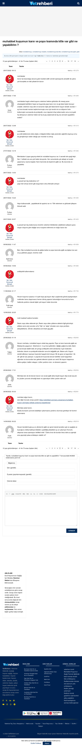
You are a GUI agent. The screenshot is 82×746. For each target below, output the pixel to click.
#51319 (76, 126)
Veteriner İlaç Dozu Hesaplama (14, 723)
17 (71, 61)
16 (68, 61)
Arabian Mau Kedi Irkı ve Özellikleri (31, 684)
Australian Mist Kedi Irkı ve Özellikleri (31, 693)
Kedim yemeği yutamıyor (69, 689)
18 (75, 61)
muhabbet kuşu (27, 52)
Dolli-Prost (47, 685)
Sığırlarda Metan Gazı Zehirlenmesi (50, 672)
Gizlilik (74, 723)
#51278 (76, 70)
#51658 (76, 244)
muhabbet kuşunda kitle (54, 52)
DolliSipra (47, 682)
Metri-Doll (47, 679)
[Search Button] (78, 3)
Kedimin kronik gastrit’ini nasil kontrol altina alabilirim (71, 695)
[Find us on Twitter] (6, 700)
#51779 (76, 312)
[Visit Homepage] (41, 3)
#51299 (76, 96)
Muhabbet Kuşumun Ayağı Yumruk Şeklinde (71, 673)
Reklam (67, 723)
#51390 (76, 198)
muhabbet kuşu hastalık (39, 52)
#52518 (76, 421)
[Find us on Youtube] (3, 704)
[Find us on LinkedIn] (10, 700)
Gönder (71, 531)
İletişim (40, 726)
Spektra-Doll (47, 669)
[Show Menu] (4, 3)
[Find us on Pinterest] (14, 700)
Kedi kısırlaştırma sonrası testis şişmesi (71, 701)
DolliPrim (46, 676)
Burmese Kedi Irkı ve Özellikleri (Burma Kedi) (31, 670)
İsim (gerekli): (11, 468)
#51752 (76, 291)
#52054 (76, 370)
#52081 (76, 391)
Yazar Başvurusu (47, 723)
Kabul (47, 743)
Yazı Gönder (59, 723)
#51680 (76, 266)
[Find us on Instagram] (7, 704)
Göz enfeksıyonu (69, 679)
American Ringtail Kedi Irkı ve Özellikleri (30, 674)
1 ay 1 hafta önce (39, 56)
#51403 (76, 219)
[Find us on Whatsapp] (11, 704)
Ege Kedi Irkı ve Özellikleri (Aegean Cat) (31, 679)
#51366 (76, 151)
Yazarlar (37, 723)
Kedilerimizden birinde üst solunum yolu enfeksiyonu (71, 683)
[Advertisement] (41, 21)
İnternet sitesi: (12, 481)
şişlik (78, 52)
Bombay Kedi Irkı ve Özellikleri (30, 698)
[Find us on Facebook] (3, 700)
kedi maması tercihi (70, 676)
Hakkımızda (29, 723)
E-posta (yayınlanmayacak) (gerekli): (19, 474)
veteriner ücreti (69, 669)
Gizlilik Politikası (36, 743)
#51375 (76, 173)
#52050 (76, 337)
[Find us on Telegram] (14, 704)
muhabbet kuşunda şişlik (69, 52)
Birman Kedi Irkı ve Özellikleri (29, 688)
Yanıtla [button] (70, 70)
